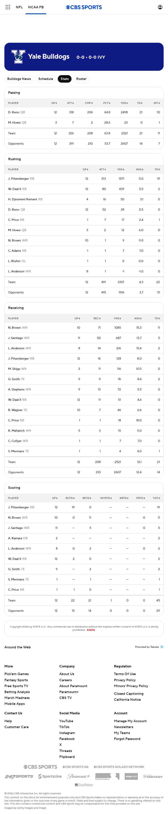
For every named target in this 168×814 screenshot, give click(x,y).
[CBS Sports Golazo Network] (119, 766)
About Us (66, 674)
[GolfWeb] (84, 785)
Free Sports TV (16, 686)
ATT (69, 103)
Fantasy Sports (16, 680)
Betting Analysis (17, 692)
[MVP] (131, 775)
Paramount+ (69, 692)
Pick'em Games (16, 674)
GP (53, 103)
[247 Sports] (19, 775)
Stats (65, 79)
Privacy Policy (125, 680)
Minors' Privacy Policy (131, 686)
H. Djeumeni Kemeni (22, 199)
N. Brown (14, 241)
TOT (155, 498)
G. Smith (14, 379)
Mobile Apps (14, 704)
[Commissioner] (107, 775)
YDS (123, 103)
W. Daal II (14, 189)
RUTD (69, 498)
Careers (65, 680)
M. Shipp (14, 369)
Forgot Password (127, 739)
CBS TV (65, 698)
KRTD (123, 498)
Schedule (45, 79)
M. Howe (14, 123)
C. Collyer (15, 441)
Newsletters (123, 727)
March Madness (17, 698)
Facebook (67, 739)
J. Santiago (15, 338)
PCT (105, 103)
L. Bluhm (14, 261)
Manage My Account (130, 721)
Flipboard (67, 757)
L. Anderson (16, 271)
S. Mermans (16, 451)
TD (139, 103)
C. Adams (14, 251)
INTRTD (105, 498)
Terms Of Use (125, 674)
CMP (88, 103)
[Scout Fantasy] (153, 776)
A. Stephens (16, 390)
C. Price (13, 220)
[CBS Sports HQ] (75, 766)
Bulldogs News (19, 79)
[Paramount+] (78, 775)
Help (8, 721)
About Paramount (73, 686)
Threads (65, 751)
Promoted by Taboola (147, 647)
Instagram (67, 733)
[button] (8, 7)
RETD (85, 498)
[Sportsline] (50, 775)
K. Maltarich (16, 431)
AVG (139, 169)
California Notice (127, 699)
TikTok (64, 727)
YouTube (66, 721)
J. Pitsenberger (18, 179)
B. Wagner (15, 410)
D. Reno (13, 112)
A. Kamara (15, 538)
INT (156, 103)
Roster (81, 79)
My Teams (122, 733)
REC (96, 318)
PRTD (139, 498)
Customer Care (16, 727)
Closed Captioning (129, 694)
